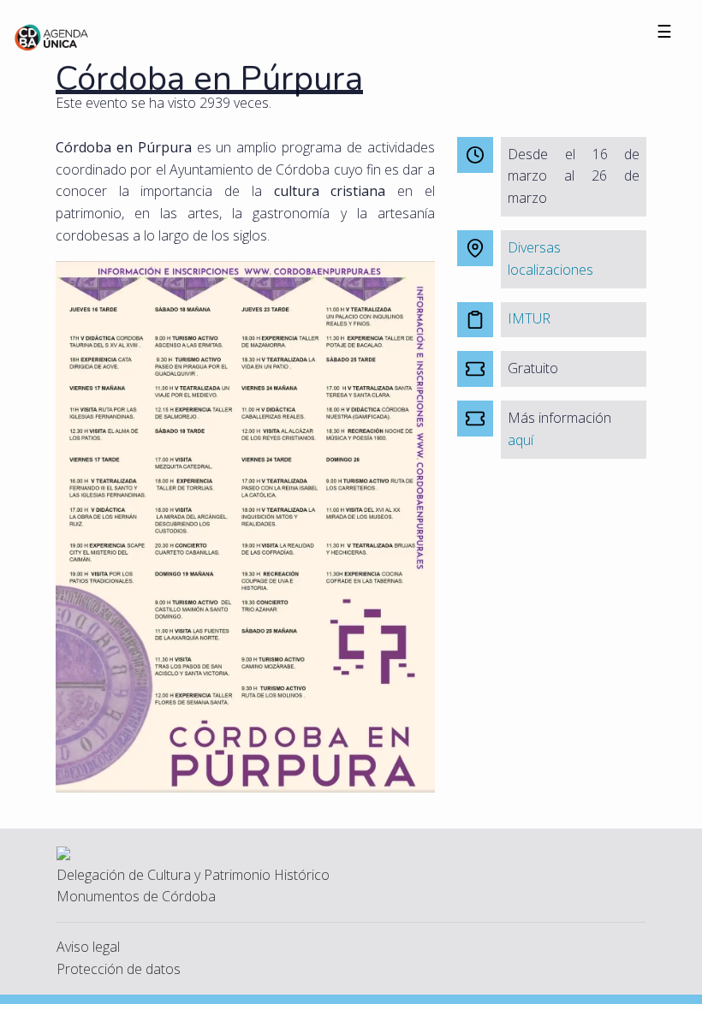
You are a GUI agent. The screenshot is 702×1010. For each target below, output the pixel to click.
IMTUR (529, 318)
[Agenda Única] (52, 36)
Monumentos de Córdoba (136, 896)
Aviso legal (88, 946)
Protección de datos (119, 969)
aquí (520, 440)
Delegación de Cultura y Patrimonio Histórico (193, 874)
